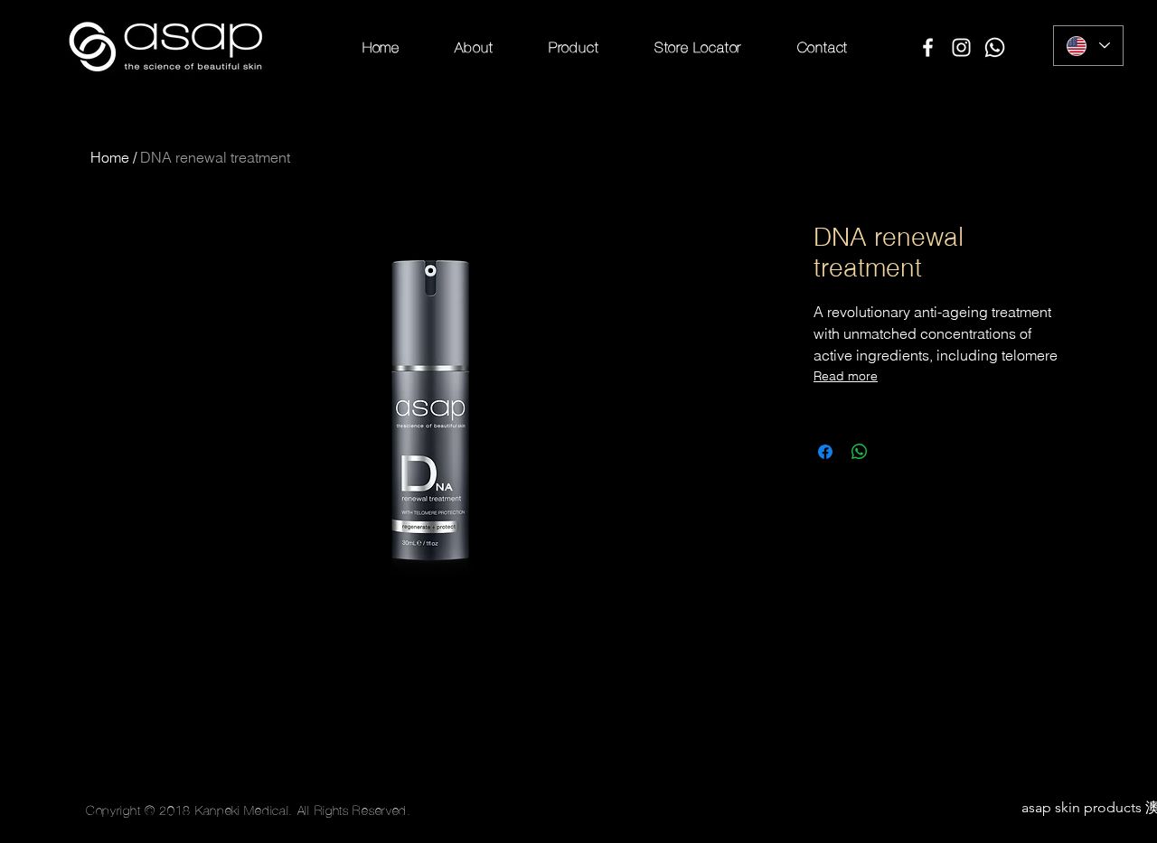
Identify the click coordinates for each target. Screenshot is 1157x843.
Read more (846, 376)
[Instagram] (961, 47)
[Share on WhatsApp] (859, 452)
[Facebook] (928, 47)
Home (109, 157)
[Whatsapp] (995, 47)
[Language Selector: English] (1088, 45)
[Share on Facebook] (825, 452)
